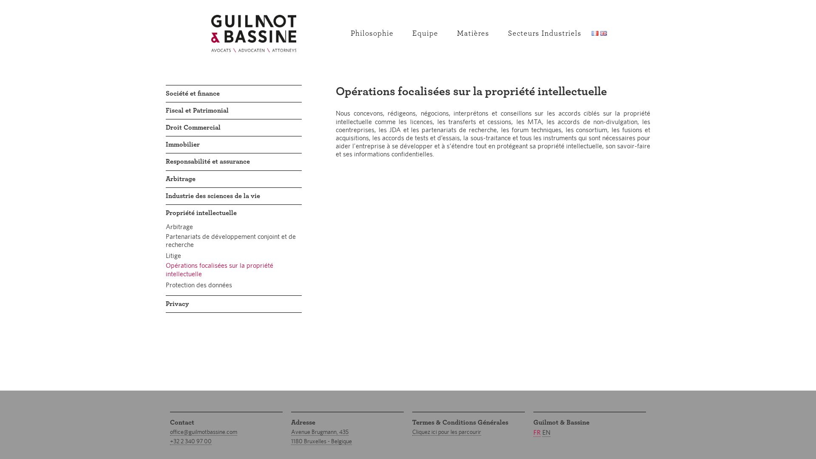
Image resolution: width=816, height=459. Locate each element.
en (546, 432)
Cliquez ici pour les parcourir (446, 431)
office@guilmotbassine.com (203, 431)
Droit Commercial (193, 127)
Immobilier (183, 144)
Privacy (177, 303)
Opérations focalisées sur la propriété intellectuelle (219, 269)
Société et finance (193, 93)
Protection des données (199, 285)
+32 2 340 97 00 (191, 441)
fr (537, 432)
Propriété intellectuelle (201, 213)
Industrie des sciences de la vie (213, 196)
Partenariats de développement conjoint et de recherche (231, 240)
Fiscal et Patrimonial (197, 110)
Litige (173, 256)
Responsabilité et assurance (208, 161)
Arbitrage (181, 179)
